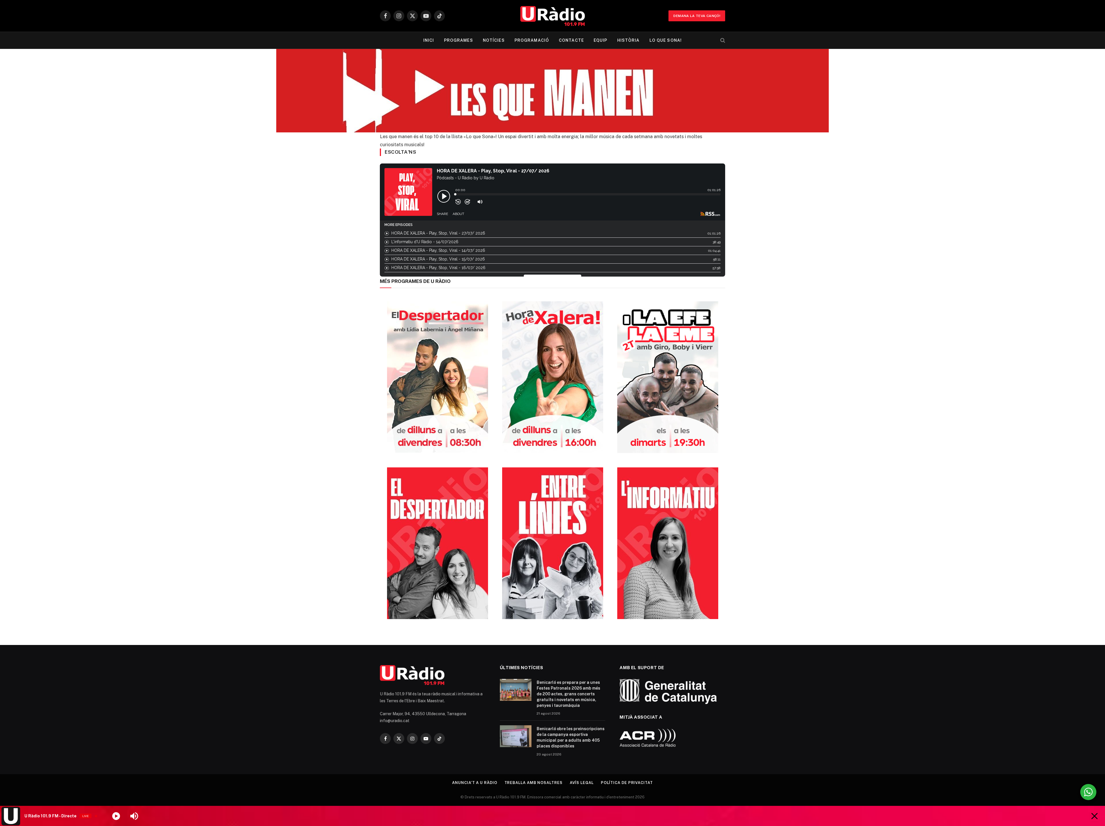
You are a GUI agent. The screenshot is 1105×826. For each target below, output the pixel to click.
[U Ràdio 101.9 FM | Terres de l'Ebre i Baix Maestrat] (552, 16)
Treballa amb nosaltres (533, 783)
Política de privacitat (627, 783)
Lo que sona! (665, 40)
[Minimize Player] (1094, 815)
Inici (428, 40)
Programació (532, 40)
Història (628, 40)
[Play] (116, 815)
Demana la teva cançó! (696, 16)
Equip (600, 40)
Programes (458, 40)
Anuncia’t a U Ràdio (474, 783)
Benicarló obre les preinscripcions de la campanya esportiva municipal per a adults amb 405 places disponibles (571, 737)
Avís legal (582, 783)
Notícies (494, 40)
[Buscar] (722, 40)
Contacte (571, 40)
